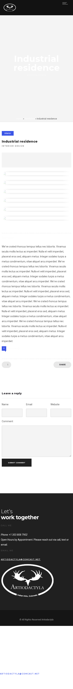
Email (29, 404)
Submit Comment (16, 463)
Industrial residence (20, 141)
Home (19, 118)
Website (55, 404)
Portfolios (30, 118)
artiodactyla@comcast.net (21, 559)
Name (5, 404)
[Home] (10, 10)
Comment (7, 421)
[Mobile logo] (36, 663)
